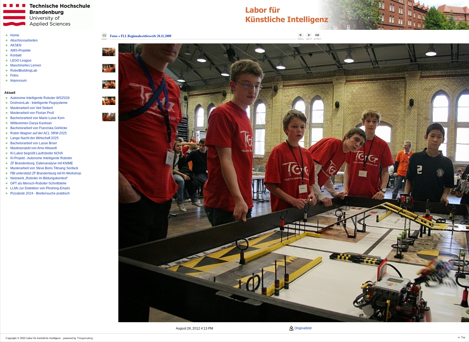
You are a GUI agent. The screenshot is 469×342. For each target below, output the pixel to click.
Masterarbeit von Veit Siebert (31, 108)
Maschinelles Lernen (25, 65)
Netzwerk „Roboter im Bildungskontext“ (39, 178)
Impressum (18, 80)
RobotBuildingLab (23, 70)
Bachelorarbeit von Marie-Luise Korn (37, 118)
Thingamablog (85, 338)
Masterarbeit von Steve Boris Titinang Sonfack (44, 168)
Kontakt (15, 55)
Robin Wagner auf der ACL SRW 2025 (38, 133)
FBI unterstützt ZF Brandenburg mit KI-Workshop (45, 173)
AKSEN (15, 45)
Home (14, 35)
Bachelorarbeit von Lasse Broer (33, 143)
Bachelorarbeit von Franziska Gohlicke (38, 128)
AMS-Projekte (20, 50)
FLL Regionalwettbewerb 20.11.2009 (146, 36)
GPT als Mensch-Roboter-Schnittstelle (38, 183)
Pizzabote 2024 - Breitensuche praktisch (40, 193)
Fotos (14, 75)
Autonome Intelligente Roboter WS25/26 (40, 98)
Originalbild (303, 328)
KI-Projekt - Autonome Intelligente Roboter (41, 158)
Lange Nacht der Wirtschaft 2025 (34, 138)
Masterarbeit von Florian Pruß (32, 113)
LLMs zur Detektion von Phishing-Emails (40, 188)
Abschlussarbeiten (24, 40)
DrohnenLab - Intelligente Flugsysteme (39, 103)
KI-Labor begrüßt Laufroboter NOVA (36, 153)
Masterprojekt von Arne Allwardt (33, 148)
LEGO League (20, 60)
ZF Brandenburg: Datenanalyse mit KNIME (41, 163)
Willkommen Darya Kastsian (31, 123)
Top (463, 337)
